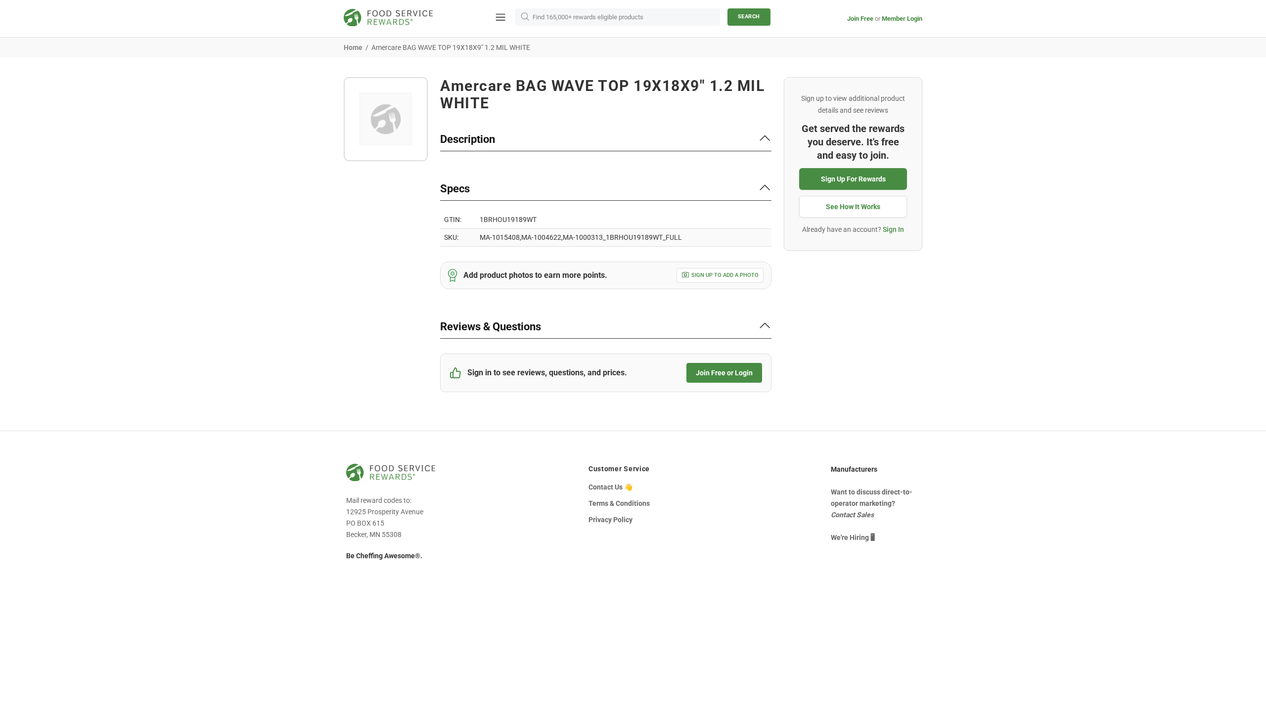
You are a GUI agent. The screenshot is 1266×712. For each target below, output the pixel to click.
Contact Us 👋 (610, 487)
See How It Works (853, 207)
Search (749, 16)
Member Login (902, 18)
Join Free (860, 18)
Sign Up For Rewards (853, 179)
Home (353, 47)
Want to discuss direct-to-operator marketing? (871, 503)
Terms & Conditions (619, 503)
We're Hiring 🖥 (853, 537)
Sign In (893, 229)
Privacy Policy (610, 520)
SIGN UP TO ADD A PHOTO (725, 275)
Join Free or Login (724, 373)
